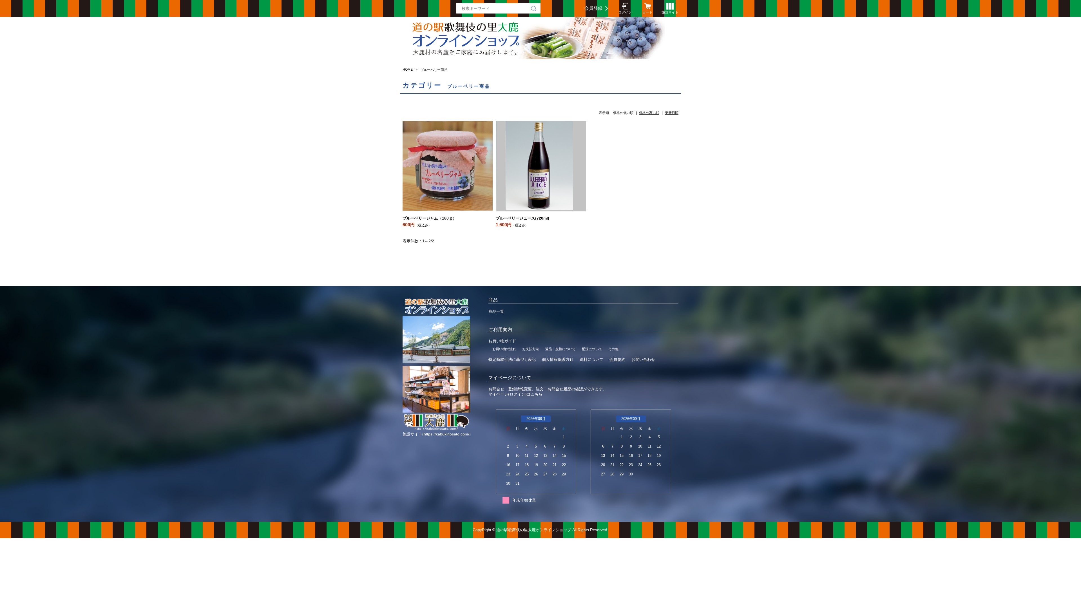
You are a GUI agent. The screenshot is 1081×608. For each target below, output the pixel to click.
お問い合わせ (643, 359)
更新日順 (671, 113)
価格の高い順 (649, 113)
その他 (613, 349)
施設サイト (670, 12)
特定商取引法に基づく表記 (512, 359)
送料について (591, 359)
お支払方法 (530, 349)
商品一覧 (496, 311)
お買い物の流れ (504, 349)
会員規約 (617, 359)
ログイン (625, 12)
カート (647, 12)
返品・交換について (560, 349)
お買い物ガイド (502, 341)
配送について (592, 349)
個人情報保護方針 (557, 359)
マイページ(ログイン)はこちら (515, 394)
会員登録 (593, 8)
